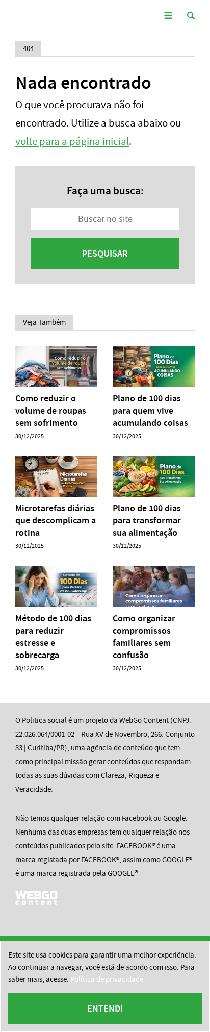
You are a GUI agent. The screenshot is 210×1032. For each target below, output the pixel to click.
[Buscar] (191, 15)
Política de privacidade (106, 979)
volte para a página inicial (72, 141)
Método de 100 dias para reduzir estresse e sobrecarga (53, 636)
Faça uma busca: (105, 191)
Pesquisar (105, 253)
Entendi (105, 1008)
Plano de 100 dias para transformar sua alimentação (147, 520)
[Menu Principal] (168, 15)
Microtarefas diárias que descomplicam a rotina (55, 520)
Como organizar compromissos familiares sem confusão (144, 636)
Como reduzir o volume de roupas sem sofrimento (50, 410)
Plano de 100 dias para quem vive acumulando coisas (150, 410)
